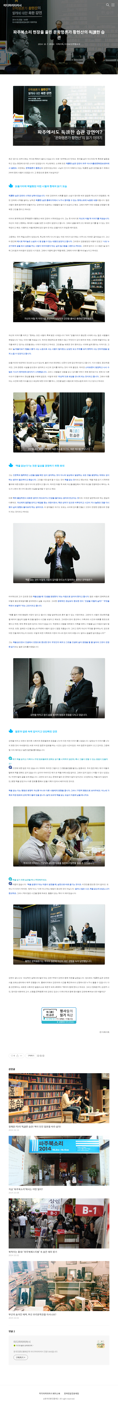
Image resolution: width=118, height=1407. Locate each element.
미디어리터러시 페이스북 (49, 1393)
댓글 (12, 1331)
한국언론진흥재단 (71, 1393)
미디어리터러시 (12, 5)
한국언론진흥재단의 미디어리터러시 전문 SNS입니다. (36, 1351)
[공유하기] (17, 1056)
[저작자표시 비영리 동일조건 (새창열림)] (40, 1056)
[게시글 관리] (21, 1056)
